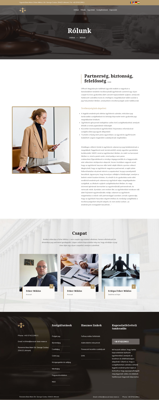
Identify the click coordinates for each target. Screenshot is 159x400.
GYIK (83, 356)
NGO (54, 382)
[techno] (27, 325)
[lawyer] (28, 10)
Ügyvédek (91, 10)
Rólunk (83, 10)
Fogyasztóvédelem (59, 375)
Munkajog (56, 369)
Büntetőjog (56, 343)
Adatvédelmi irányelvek (90, 343)
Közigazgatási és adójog (61, 362)
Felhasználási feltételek (90, 336)
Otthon (76, 10)
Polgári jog (56, 336)
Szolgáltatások (102, 10)
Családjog (56, 349)
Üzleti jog (55, 356)
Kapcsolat (113, 10)
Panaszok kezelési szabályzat (93, 349)
